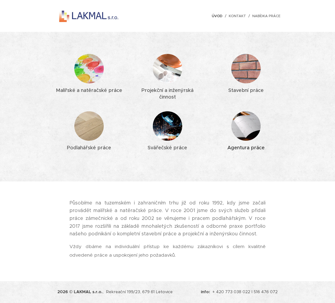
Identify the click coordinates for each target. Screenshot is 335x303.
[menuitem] (218, 16)
